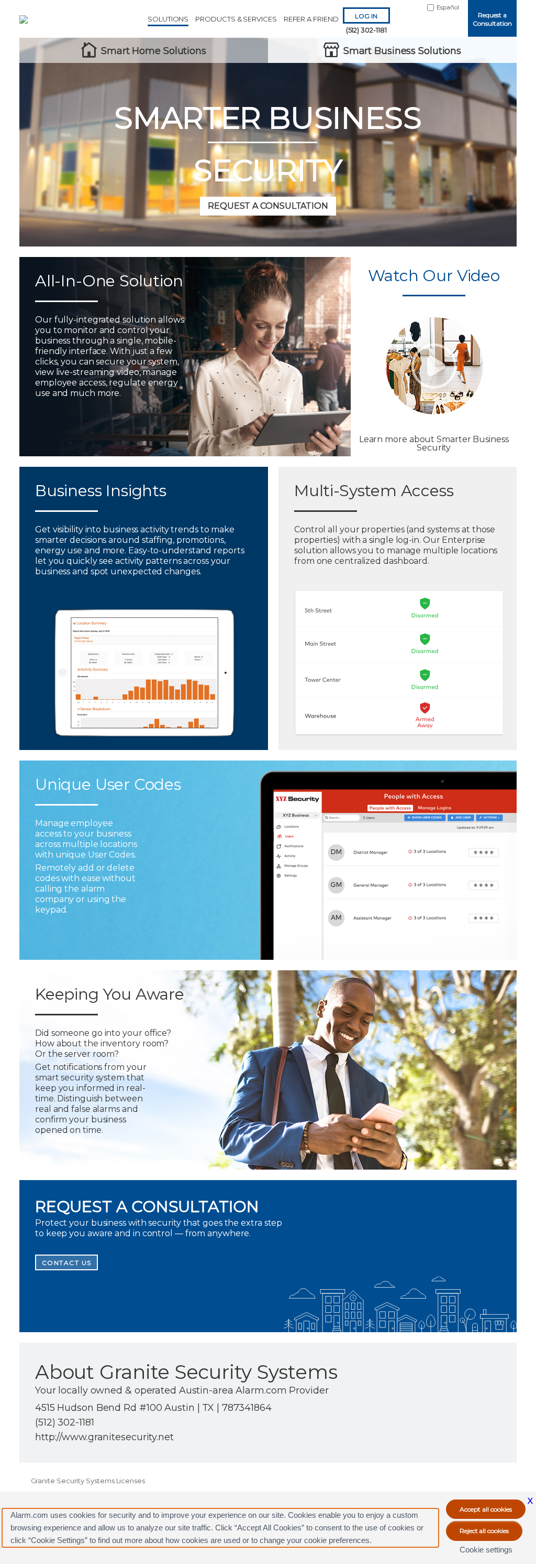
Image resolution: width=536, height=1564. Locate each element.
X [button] (530, 1501)
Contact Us (67, 1263)
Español (448, 7)
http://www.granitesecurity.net (104, 1437)
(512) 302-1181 (366, 30)
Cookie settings (486, 1549)
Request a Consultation (492, 19)
